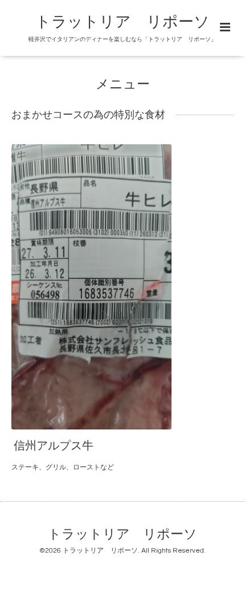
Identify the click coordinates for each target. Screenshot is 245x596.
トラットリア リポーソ (122, 534)
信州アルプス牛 (53, 446)
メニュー (123, 84)
